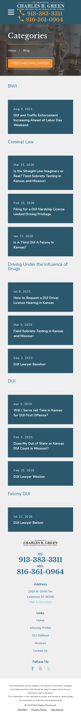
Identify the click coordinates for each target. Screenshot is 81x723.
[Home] (40, 6)
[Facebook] (33, 668)
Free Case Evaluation (30, 63)
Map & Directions (40, 602)
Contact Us (40, 651)
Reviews (40, 643)
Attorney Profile (40, 628)
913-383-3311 (44, 13)
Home (40, 620)
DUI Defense (40, 635)
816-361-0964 (44, 19)
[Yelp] (40, 668)
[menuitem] (22, 710)
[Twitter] (48, 668)
